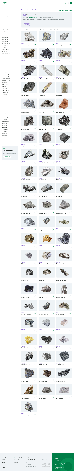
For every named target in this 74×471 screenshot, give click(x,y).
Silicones (3, 467)
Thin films (3, 460)
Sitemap (27, 462)
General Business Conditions (31, 466)
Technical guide (31, 459)
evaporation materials (33, 17)
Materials (3, 459)
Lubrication (4, 465)
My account (30, 457)
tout (23, 29)
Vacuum (3, 462)
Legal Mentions (28, 464)
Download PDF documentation (66, 10)
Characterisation (5, 464)
